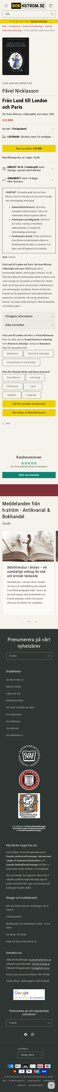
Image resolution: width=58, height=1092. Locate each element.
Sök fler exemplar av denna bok (29, 403)
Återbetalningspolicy (17, 1081)
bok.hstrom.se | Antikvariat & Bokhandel (26, 1077)
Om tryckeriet (12, 728)
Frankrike (31, 395)
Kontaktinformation (36, 1085)
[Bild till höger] (35, 621)
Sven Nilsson (13, 377)
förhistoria (12, 386)
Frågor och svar (13, 693)
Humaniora (12, 353)
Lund (32, 386)
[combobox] (29, 14)
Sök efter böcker (13, 686)
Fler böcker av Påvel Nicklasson (29, 412)
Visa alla (6, 523)
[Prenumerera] (48, 656)
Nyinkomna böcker (15, 700)
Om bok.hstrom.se (15, 679)
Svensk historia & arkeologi (21, 362)
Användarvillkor (49, 1081)
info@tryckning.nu (41, 964)
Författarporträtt (13, 916)
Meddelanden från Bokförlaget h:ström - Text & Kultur (28, 926)
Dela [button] (8, 423)
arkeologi (35, 377)
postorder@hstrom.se (40, 959)
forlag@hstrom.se (41, 968)
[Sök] (52, 14)
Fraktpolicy (21, 1085)
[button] (6, 5)
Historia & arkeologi (38, 353)
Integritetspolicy (34, 1081)
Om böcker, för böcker (16, 934)
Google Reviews (39, 21)
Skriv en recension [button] (29, 474)
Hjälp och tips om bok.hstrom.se (21, 941)
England (12, 395)
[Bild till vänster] (22, 621)
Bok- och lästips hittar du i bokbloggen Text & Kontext (27, 908)
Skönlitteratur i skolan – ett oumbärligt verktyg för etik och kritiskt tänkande (27, 571)
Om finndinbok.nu (14, 735)
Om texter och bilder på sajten (20, 707)
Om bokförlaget (13, 721)
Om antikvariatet (14, 714)
